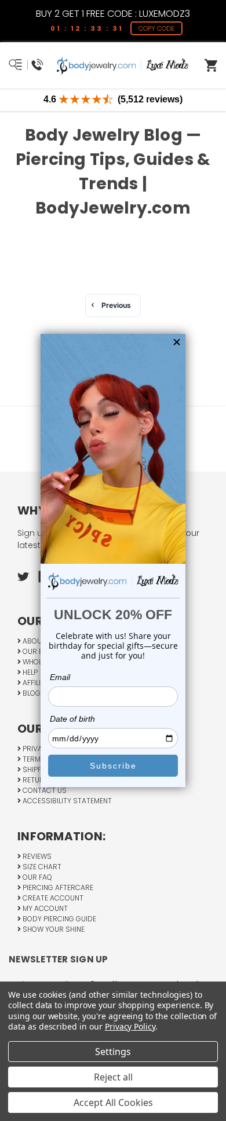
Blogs (33, 693)
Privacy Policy (130, 1026)
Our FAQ (36, 877)
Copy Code (158, 28)
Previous (116, 305)
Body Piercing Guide (58, 919)
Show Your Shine (53, 929)
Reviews (36, 856)
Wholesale (41, 662)
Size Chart (41, 867)
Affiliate (37, 683)
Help (29, 672)
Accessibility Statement (66, 801)
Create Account (52, 898)
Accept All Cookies (113, 1102)
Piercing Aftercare (57, 887)
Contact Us (44, 790)
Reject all (113, 1077)
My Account (44, 908)
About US (39, 641)
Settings (113, 1051)
